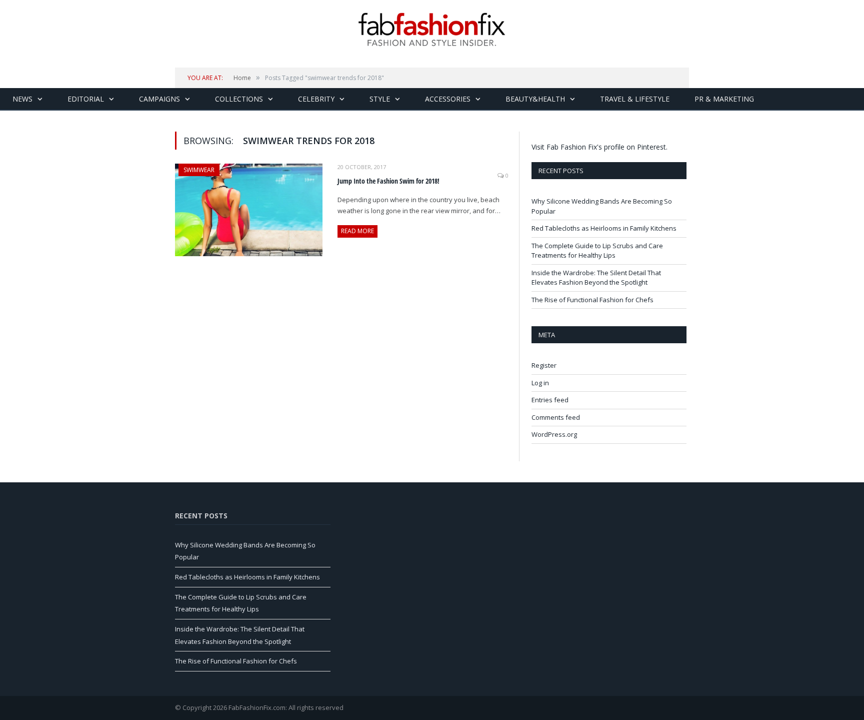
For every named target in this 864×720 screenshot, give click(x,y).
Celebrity (316, 99)
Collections (239, 99)
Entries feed (550, 399)
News (22, 99)
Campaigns (159, 99)
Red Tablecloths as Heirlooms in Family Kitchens (604, 228)
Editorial (86, 99)
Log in (540, 382)
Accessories (447, 99)
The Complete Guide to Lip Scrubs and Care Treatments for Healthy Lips (597, 250)
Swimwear (199, 170)
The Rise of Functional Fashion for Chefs (593, 299)
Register (544, 365)
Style (380, 99)
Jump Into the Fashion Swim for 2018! (389, 181)
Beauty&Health (535, 99)
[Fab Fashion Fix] (432, 30)
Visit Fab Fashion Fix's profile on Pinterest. (600, 147)
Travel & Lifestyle (635, 99)
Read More (357, 231)
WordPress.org (554, 434)
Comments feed (556, 417)
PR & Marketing (724, 99)
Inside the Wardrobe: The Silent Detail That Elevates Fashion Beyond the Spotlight (596, 277)
